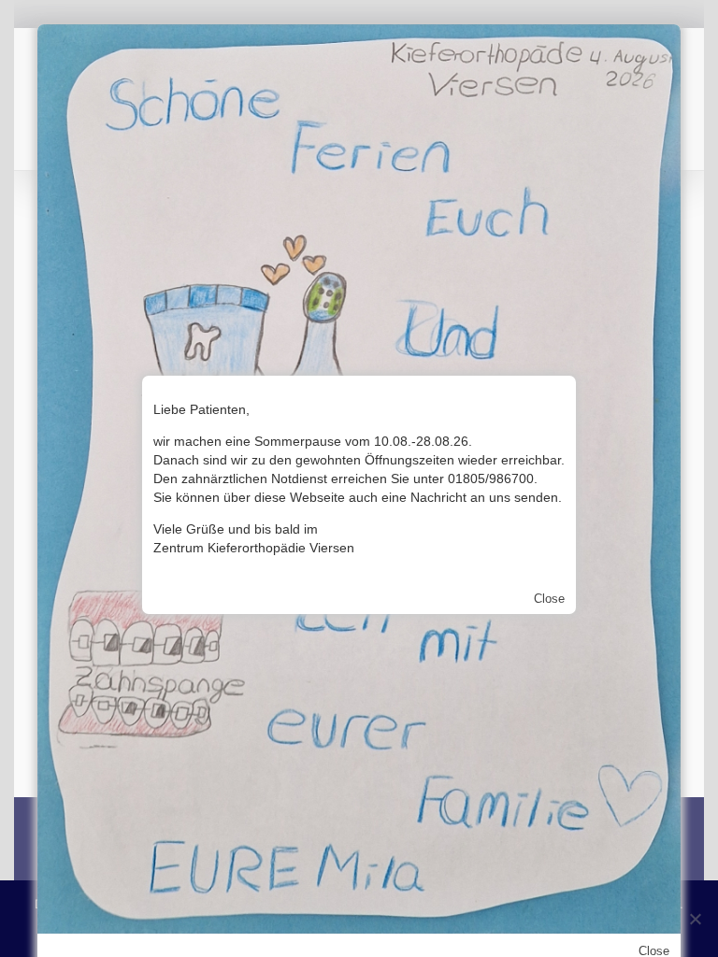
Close (549, 599)
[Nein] (694, 918)
